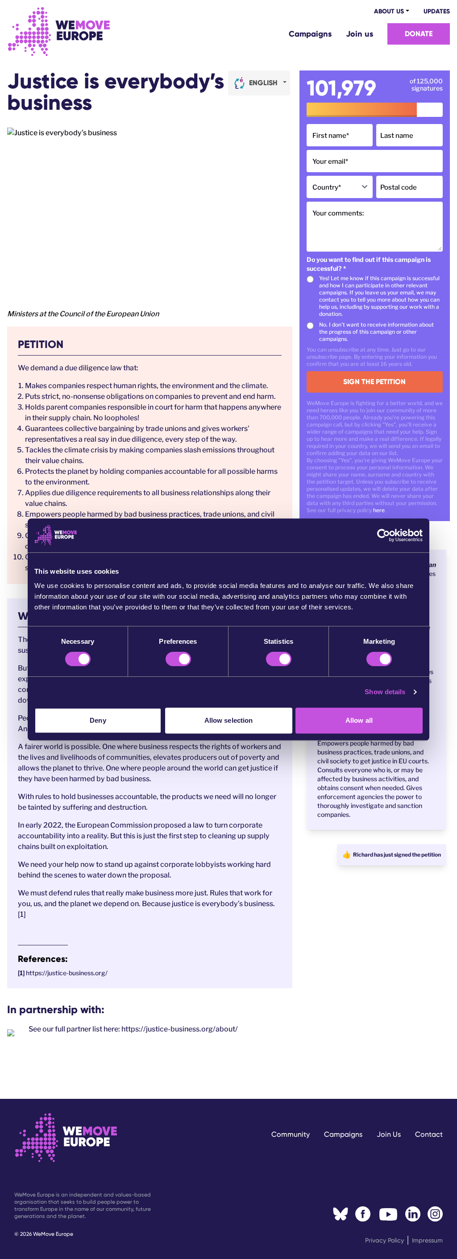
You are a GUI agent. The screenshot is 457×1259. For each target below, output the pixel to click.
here (379, 510)
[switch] (178, 659)
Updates (437, 11)
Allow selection (228, 720)
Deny (98, 720)
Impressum (427, 1240)
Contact (429, 1134)
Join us (359, 34)
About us (389, 11)
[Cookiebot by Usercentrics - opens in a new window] (384, 535)
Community (290, 1134)
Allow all (359, 720)
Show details (385, 692)
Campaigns (310, 34)
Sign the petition (374, 381)
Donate (418, 33)
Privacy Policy (384, 1240)
